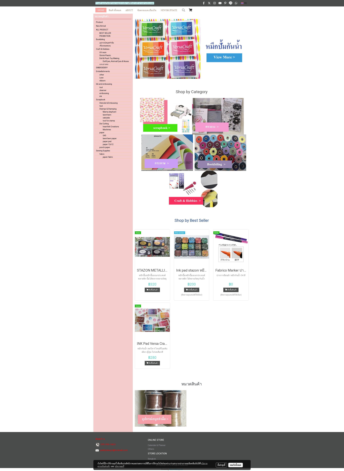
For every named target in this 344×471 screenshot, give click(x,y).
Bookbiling (100, 39)
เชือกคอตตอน (105, 46)
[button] (184, 10)
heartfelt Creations (111, 127)
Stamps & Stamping (108, 109)
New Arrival (101, 26)
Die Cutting (104, 124)
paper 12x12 (108, 144)
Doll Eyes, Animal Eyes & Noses (116, 61)
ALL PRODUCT (102, 30)
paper (101, 132)
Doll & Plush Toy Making (109, 58)
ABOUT (129, 10)
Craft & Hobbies (102, 49)
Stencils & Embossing (108, 103)
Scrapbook (100, 100)
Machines (107, 130)
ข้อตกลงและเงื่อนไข (146, 10)
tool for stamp (109, 121)
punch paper (104, 147)
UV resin (102, 52)
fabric (101, 154)
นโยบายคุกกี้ (119, 466)
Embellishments (103, 71)
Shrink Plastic (105, 55)
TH (245, 3)
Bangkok (152, 459)
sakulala (106, 118)
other (101, 75)
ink (100, 96)
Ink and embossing (104, 84)
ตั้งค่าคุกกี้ (221, 465)
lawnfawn (107, 115)
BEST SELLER (105, 33)
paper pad (107, 141)
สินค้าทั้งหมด (115, 10)
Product (99, 22)
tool (101, 87)
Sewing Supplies (103, 151)
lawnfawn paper (110, 138)
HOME (101, 10)
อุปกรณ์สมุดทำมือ (106, 43)
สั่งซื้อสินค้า (153, 290)
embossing (104, 93)
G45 (104, 135)
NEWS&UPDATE (169, 10)
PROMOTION (104, 36)
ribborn (102, 81)
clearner (102, 90)
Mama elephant (109, 112)
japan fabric (108, 157)
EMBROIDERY (102, 68)
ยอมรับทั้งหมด (235, 465)
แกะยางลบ (103, 64)
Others (151, 449)
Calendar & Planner (157, 445)
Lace (101, 78)
